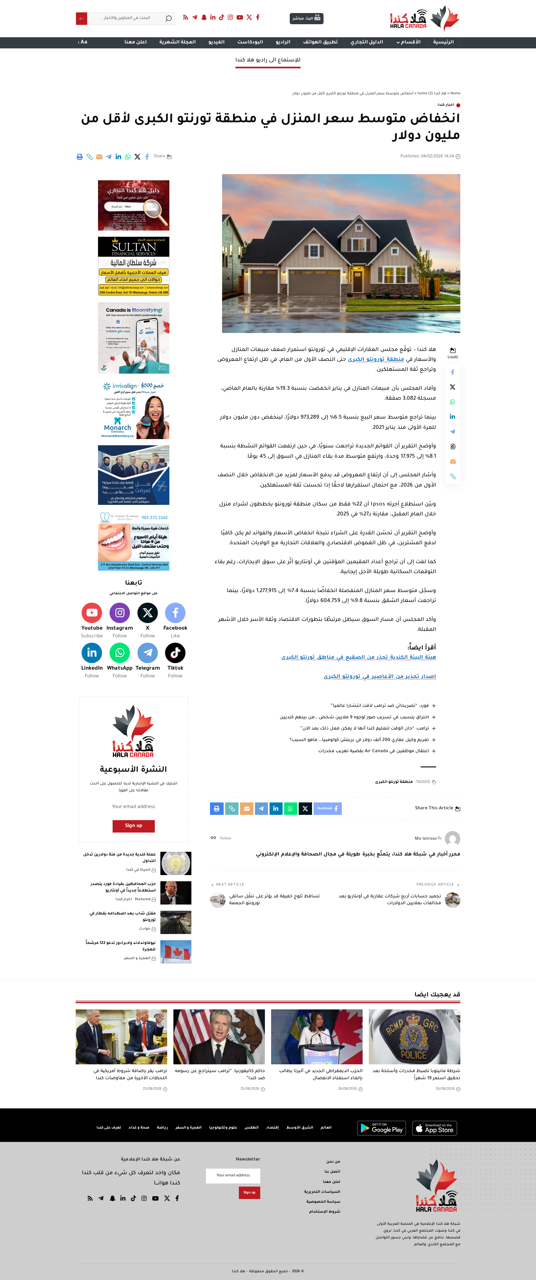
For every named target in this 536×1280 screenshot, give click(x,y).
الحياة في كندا (138, 870)
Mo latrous (426, 839)
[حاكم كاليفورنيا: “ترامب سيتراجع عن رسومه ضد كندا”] (219, 1036)
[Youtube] (92, 621)
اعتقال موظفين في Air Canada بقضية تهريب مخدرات (373, 751)
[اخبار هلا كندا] (424, 19)
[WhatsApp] (119, 661)
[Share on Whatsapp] (128, 157)
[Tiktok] (175, 661)
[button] (89, 157)
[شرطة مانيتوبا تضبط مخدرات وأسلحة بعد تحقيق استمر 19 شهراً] (414, 1036)
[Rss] (185, 17)
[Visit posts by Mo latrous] (452, 839)
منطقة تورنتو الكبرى (394, 782)
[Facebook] (257, 17)
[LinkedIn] (213, 17)
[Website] (213, 838)
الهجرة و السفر (137, 959)
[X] (249, 17)
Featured (142, 900)
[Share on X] (137, 157)
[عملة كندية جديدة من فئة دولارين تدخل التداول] (175, 863)
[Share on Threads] (452, 446)
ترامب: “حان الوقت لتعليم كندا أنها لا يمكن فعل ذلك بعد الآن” (364, 728)
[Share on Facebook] (147, 157)
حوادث (144, 929)
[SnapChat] (203, 17)
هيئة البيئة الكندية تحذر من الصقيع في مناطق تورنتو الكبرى (358, 658)
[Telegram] (194, 17)
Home (455, 94)
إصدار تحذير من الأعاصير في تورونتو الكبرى (380, 677)
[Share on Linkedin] (118, 157)
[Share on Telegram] (109, 157)
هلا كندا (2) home (432, 94)
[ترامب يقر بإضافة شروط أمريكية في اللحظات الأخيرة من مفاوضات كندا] (121, 1036)
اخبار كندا (446, 105)
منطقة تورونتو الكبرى (376, 360)
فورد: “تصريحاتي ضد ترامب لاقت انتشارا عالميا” (380, 706)
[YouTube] (240, 17)
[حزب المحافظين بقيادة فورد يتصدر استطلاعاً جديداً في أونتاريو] (175, 893)
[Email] (99, 157)
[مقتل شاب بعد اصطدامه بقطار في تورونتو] (175, 922)
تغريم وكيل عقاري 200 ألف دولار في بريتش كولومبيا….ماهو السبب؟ (359, 740)
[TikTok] (221, 17)
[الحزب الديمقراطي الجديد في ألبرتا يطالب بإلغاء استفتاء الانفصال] (317, 1036)
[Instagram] (230, 17)
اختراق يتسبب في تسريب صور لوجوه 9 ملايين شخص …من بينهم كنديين (354, 717)
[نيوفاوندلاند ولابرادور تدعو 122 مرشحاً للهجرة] (175, 951)
